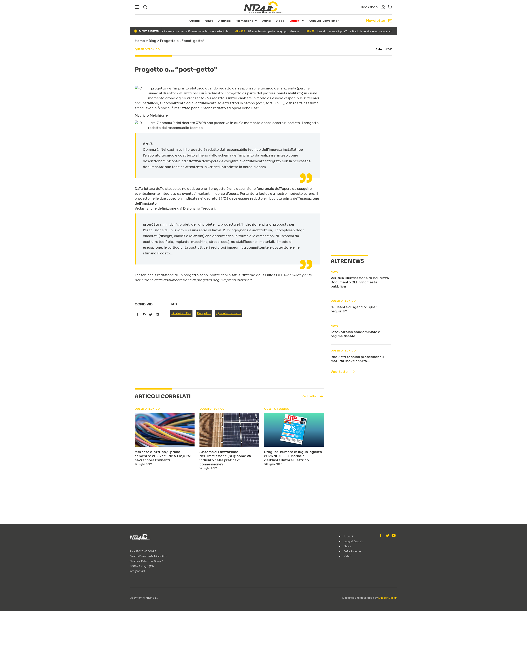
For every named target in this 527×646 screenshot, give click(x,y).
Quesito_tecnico (228, 313)
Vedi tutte (339, 372)
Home (140, 41)
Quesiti (294, 21)
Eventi (266, 21)
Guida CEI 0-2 (181, 313)
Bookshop (369, 7)
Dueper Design (387, 597)
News (209, 21)
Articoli (194, 21)
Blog (152, 41)
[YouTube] (393, 535)
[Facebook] (381, 535)
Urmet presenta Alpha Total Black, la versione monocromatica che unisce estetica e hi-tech (359, 31)
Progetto (204, 313)
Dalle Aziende (352, 551)
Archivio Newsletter (324, 21)
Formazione (244, 21)
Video (280, 21)
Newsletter (375, 21)
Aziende (224, 21)
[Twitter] (387, 535)
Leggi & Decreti (353, 541)
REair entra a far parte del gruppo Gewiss (258, 31)
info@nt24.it (137, 571)
